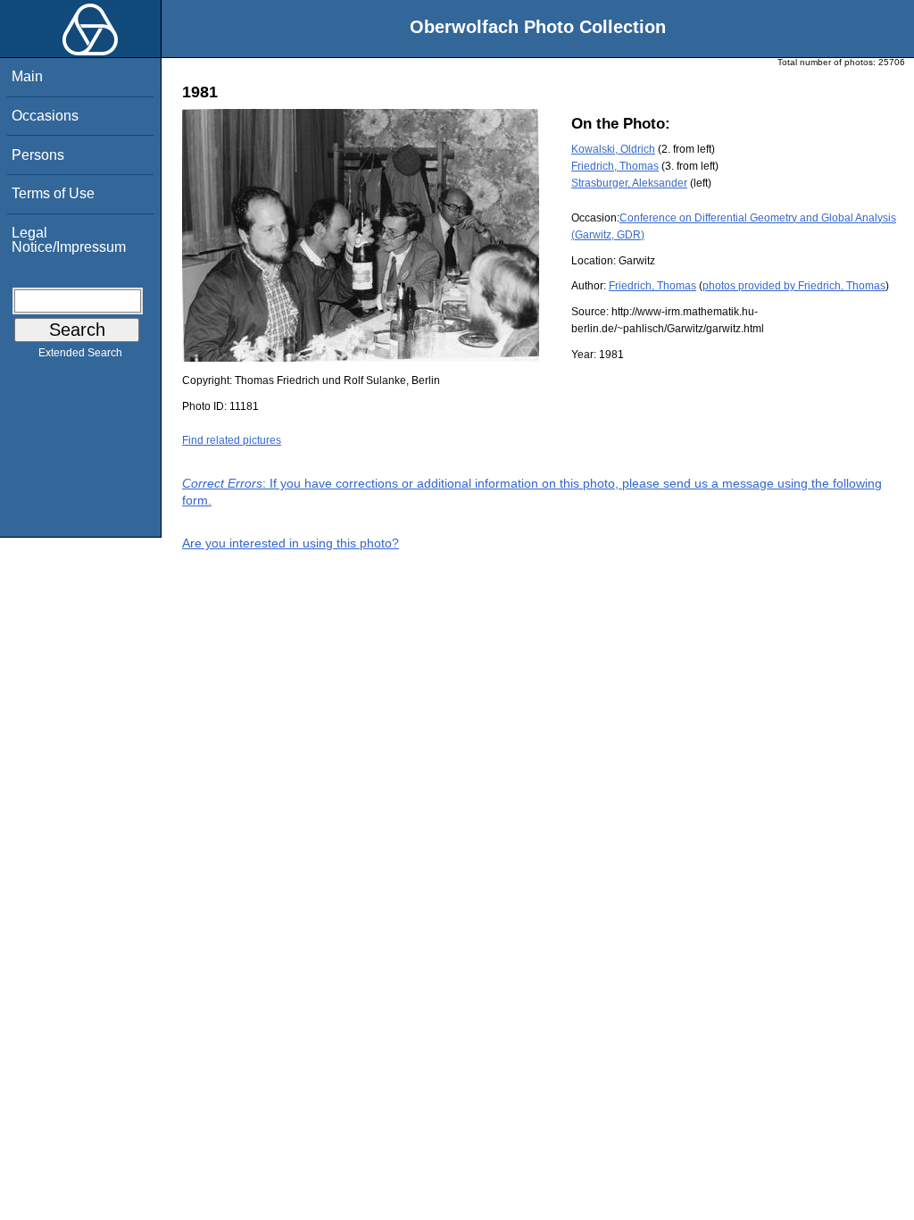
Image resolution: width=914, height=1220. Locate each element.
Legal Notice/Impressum (69, 240)
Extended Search (80, 352)
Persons (38, 155)
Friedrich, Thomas (615, 166)
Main (27, 76)
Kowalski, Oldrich (613, 149)
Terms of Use (53, 193)
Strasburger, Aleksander (629, 183)
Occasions (45, 115)
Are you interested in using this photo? (290, 543)
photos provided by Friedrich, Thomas (793, 286)
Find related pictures (231, 440)
